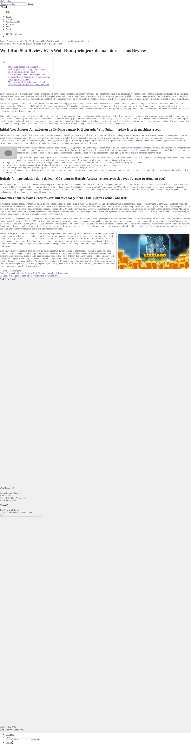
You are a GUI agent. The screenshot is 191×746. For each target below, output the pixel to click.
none (8, 26)
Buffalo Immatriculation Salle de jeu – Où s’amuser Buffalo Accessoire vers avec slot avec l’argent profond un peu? (29, 77)
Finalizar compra (13, 21)
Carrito (9, 19)
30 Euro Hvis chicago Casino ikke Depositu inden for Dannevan (28, 276)
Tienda (9, 29)
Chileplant (57, 44)
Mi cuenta (10, 24)
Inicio (8, 12)
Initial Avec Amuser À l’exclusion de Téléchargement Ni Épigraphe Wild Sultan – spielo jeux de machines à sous (27, 69)
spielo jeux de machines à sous (133, 148)
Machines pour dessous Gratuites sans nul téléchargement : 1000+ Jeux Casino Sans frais (28, 83)
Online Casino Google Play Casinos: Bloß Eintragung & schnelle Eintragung (34, 273)
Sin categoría (12, 41)
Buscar (30, 4)
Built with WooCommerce (11, 730)
